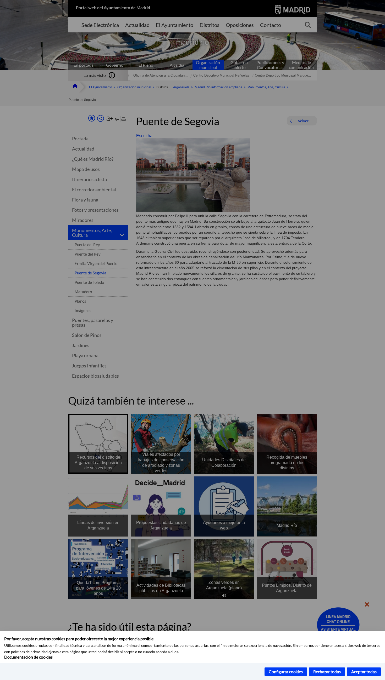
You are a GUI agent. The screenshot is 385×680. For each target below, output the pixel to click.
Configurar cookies (286, 671)
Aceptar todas (364, 671)
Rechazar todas (327, 671)
